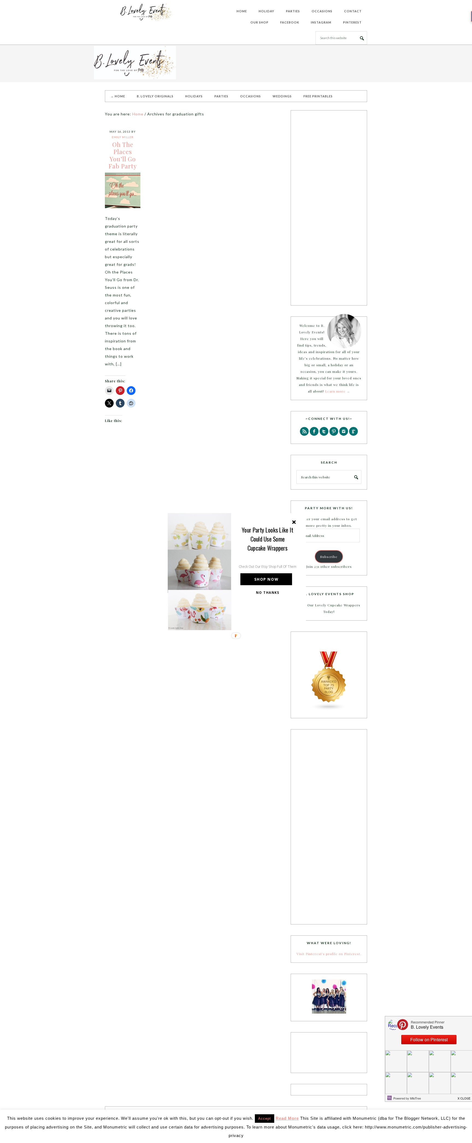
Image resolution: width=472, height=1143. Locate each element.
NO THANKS (267, 592)
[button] (267, 538)
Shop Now (266, 579)
